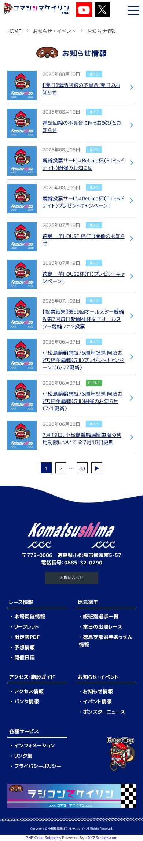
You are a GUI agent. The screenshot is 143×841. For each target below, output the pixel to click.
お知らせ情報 (98, 691)
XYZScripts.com (102, 838)
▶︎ (96, 468)
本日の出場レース (102, 626)
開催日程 (24, 657)
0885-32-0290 (83, 562)
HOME (14, 31)
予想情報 (24, 647)
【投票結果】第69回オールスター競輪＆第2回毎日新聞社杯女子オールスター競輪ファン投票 (83, 319)
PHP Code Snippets (43, 838)
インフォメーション (34, 745)
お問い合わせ (72, 578)
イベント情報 (97, 701)
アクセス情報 (29, 691)
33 (82, 468)
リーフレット (26, 626)
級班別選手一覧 (101, 616)
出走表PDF (27, 636)
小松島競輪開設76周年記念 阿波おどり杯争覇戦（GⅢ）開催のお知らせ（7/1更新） (82, 401)
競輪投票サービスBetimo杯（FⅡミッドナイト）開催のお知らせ (83, 164)
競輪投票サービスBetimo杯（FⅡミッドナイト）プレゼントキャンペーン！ (83, 202)
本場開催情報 (29, 616)
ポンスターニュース (104, 711)
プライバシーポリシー (37, 766)
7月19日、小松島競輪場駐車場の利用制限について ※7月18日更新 (82, 438)
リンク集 (23, 755)
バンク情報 (26, 701)
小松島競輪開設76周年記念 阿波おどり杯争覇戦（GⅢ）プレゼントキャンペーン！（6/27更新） (84, 360)
